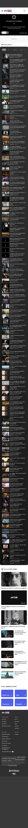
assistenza (4, 760)
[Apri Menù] (2, 11)
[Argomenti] (24, 11)
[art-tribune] (14, 771)
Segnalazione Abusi (12, 765)
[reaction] (5, 32)
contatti (9, 760)
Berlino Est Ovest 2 (6, 44)
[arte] (8, 11)
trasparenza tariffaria (20, 759)
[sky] (14, 774)
